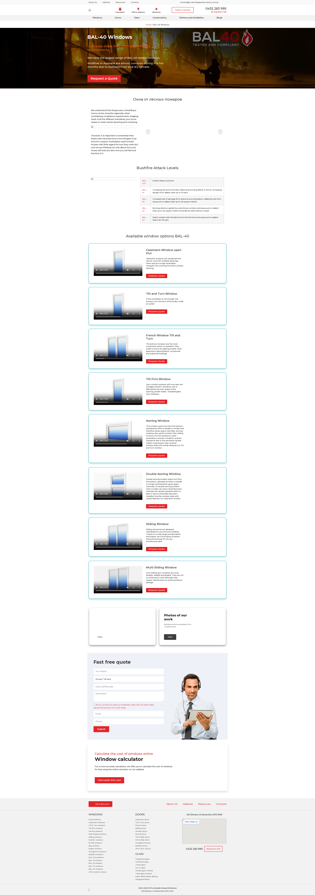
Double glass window (144, 871)
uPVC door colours (143, 849)
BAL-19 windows (95, 860)
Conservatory (159, 18)
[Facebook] (218, 889)
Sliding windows (95, 837)
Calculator (120, 12)
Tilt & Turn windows (97, 825)
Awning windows (96, 831)
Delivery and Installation (191, 18)
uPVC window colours (98, 872)
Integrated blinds (142, 879)
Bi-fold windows (95, 843)
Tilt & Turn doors (142, 822)
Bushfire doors (141, 846)
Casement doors (142, 819)
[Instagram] (211, 889)
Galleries (106, 2)
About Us (93, 2)
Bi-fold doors (140, 834)
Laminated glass (142, 862)
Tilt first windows (96, 828)
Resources (120, 2)
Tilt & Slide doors (142, 837)
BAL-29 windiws (95, 863)
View (100, 637)
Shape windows (95, 849)
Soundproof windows (97, 852)
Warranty (156, 12)
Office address (138, 12)
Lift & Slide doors (142, 840)
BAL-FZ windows (96, 866)
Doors (118, 18)
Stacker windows (96, 840)
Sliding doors (140, 828)
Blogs (219, 18)
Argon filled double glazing (146, 876)
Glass (137, 18)
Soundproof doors (142, 843)
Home (148, 24)
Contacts (135, 2)
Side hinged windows (97, 834)
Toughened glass (142, 859)
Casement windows (97, 822)
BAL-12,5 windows (96, 857)
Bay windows (94, 846)
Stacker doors (141, 831)
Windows (97, 18)
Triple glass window (143, 874)
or (218, 12)
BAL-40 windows (96, 869)
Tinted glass (140, 865)
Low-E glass (140, 868)
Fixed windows (95, 819)
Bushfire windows (96, 854)
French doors (140, 825)
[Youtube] (224, 2)
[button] (183, 10)
